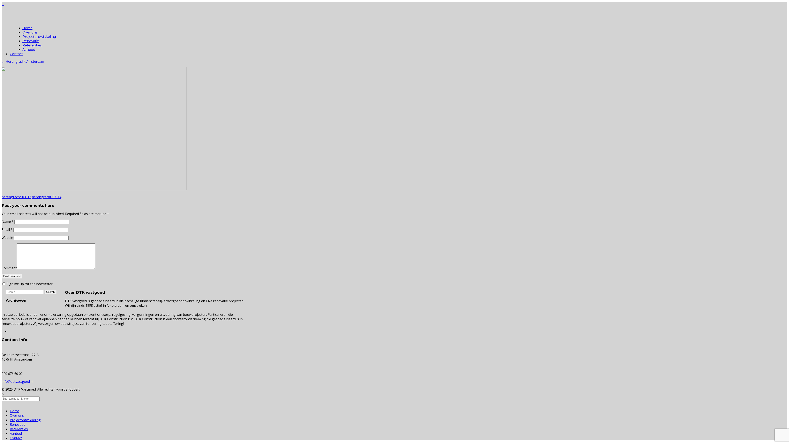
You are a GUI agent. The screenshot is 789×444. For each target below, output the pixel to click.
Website (8, 237)
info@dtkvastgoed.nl (17, 381)
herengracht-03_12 (16, 197)
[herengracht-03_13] (94, 189)
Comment (9, 268)
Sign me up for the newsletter (29, 284)
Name (8, 221)
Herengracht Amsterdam (23, 61)
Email (7, 229)
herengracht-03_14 (46, 197)
